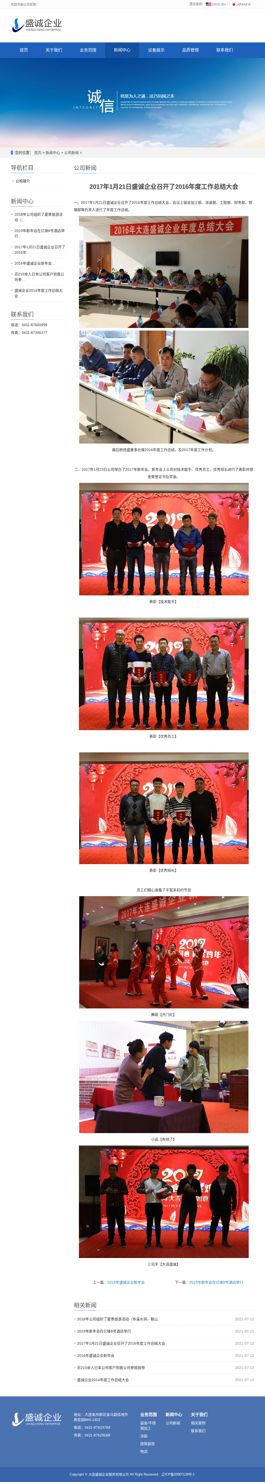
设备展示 (156, 50)
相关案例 (198, 1423)
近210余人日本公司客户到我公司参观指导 (111, 1368)
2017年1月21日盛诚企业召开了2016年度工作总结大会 (121, 1343)
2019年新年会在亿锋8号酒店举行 (216, 1282)
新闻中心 (122, 50)
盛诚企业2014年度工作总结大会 (103, 1380)
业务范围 (88, 50)
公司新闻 (71, 153)
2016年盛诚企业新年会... (34, 263)
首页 (24, 50)
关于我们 (54, 50)
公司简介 (23, 181)
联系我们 (224, 50)
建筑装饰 (147, 1444)
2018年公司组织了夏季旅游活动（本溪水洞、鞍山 (117, 1319)
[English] (216, 4)
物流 (144, 1451)
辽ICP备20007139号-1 (178, 1474)
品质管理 (190, 50)
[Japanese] (241, 4)
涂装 (144, 1436)
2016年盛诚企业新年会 (126, 1282)
